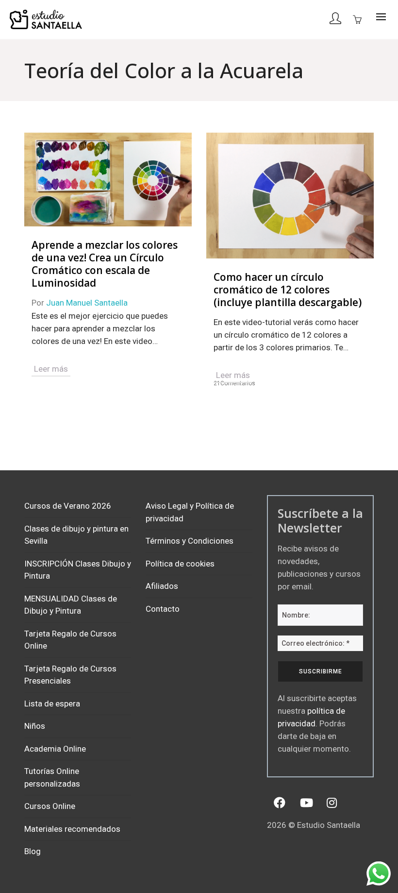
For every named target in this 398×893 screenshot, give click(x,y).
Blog (32, 851)
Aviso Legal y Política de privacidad (190, 512)
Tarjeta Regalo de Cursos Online (70, 640)
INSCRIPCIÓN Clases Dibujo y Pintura (77, 570)
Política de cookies (180, 563)
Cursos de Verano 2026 (67, 506)
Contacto (163, 609)
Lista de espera (52, 703)
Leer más (51, 369)
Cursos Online (49, 806)
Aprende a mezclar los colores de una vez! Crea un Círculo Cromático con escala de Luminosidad (105, 264)
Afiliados (162, 586)
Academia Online (55, 749)
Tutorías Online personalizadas (52, 777)
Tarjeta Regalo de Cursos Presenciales (70, 675)
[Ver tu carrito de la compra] (359, 18)
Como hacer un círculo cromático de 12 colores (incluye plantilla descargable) (288, 289)
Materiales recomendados (72, 829)
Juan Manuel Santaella (87, 303)
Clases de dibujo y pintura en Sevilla (76, 535)
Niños (34, 726)
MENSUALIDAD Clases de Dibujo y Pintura (70, 605)
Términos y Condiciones (189, 541)
